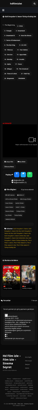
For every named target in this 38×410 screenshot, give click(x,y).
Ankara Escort (16, 391)
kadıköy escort (9, 381)
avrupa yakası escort (19, 383)
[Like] (5, 334)
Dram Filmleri (9, 203)
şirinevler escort (22, 385)
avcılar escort (24, 387)
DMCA (27, 368)
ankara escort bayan (21, 398)
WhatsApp (29, 176)
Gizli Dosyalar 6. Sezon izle (21, 233)
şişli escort (29, 383)
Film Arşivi (28, 361)
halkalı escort (8, 383)
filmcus (9, 378)
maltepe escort (17, 378)
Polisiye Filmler (21, 211)
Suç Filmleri (8, 215)
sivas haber (23, 396)
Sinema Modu (9, 166)
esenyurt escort (14, 387)
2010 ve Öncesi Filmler (11, 199)
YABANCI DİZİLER (10, 219)
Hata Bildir (22, 161)
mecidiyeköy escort (11, 385)
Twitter (23, 176)
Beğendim (17, 180)
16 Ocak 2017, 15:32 (12, 318)
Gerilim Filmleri (19, 203)
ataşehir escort (26, 378)
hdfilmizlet (16, 3)
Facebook (16, 176)
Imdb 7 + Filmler (20, 207)
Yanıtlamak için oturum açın (14, 338)
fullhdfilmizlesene (10, 394)
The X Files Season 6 (20, 243)
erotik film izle (28, 381)
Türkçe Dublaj (18, 215)
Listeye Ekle (9, 161)
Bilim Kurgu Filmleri (25, 199)
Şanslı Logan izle (9, 280)
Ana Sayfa (28, 357)
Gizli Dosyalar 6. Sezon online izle (15, 236)
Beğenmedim (18, 182)
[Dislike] (5, 336)
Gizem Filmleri (9, 207)
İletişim (27, 364)
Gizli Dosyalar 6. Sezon (20, 229)
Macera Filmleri (9, 211)
